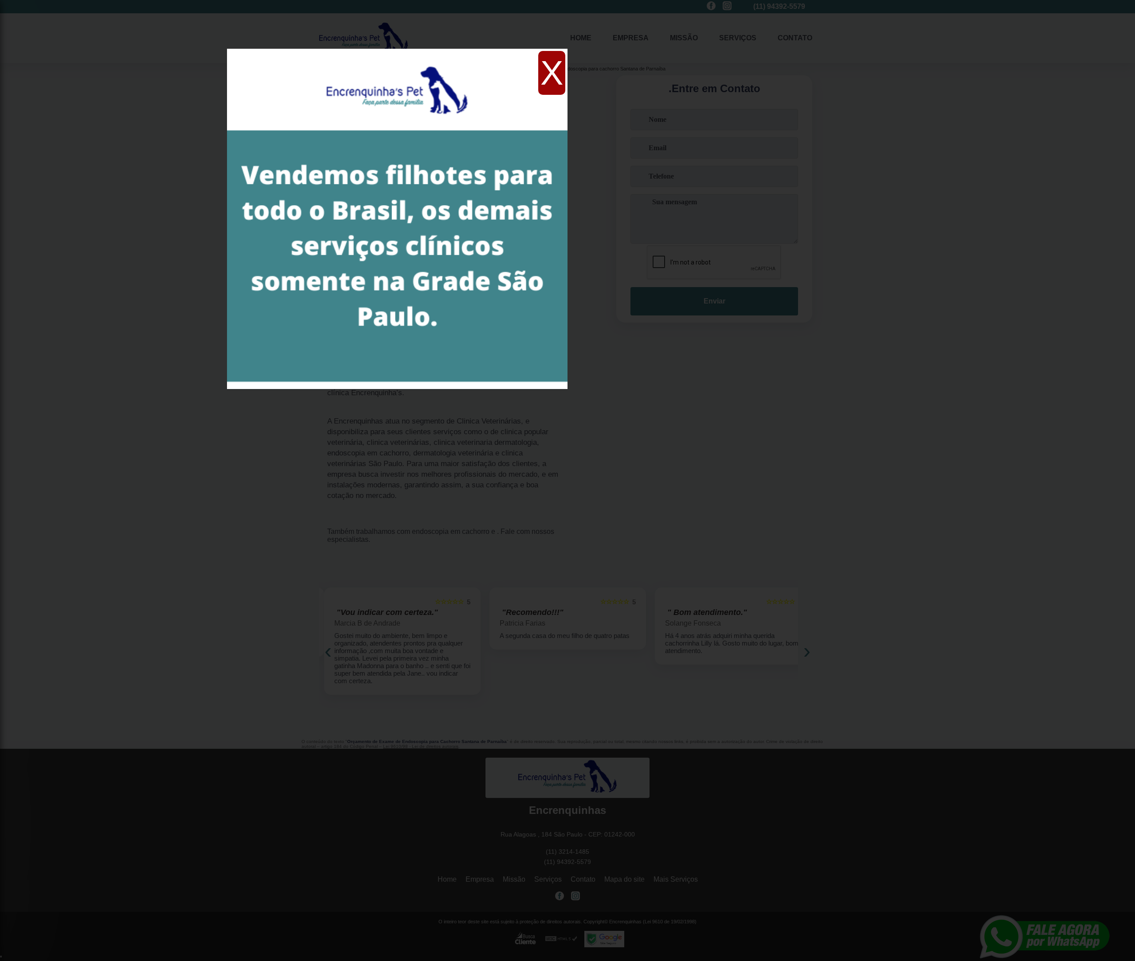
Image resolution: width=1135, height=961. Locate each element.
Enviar (714, 301)
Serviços (737, 38)
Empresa (631, 38)
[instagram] (727, 6)
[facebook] (711, 6)
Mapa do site (624, 879)
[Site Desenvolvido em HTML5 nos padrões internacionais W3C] (561, 939)
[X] (397, 51)
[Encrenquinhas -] (567, 778)
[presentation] (328, 650)
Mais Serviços (676, 879)
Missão (684, 38)
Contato (795, 38)
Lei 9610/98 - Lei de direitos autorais (420, 746)
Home (580, 38)
